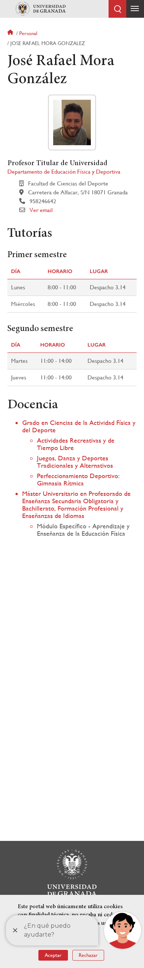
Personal (28, 33)
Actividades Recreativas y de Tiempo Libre (75, 443)
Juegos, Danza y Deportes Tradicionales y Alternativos (75, 461)
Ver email (41, 210)
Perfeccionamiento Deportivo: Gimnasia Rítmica (78, 479)
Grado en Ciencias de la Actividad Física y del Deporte (79, 426)
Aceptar (53, 955)
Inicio (11, 33)
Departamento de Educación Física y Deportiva (63, 171)
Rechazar (88, 955)
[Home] (41, 9)
